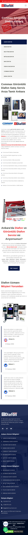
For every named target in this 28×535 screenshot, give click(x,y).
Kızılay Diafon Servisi (8, 461)
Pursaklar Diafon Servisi (9, 477)
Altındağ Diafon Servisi (9, 473)
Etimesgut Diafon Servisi (9, 451)
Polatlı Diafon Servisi (8, 490)
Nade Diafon (7, 47)
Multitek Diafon (9, 52)
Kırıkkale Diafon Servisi (9, 493)
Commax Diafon (9, 71)
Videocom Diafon (9, 66)
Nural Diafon (8, 76)
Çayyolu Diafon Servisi (9, 458)
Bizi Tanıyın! (14, 268)
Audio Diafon (8, 42)
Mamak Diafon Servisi (8, 448)
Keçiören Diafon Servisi (9, 445)
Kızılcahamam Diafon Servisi (10, 486)
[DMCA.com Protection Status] (14, 531)
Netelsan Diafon (9, 56)
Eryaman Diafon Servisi (9, 454)
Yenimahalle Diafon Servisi (10, 441)
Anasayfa (4, 25)
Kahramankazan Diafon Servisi (11, 480)
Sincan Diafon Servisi (8, 470)
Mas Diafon (7, 61)
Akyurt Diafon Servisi (8, 483)
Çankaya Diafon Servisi (9, 438)
